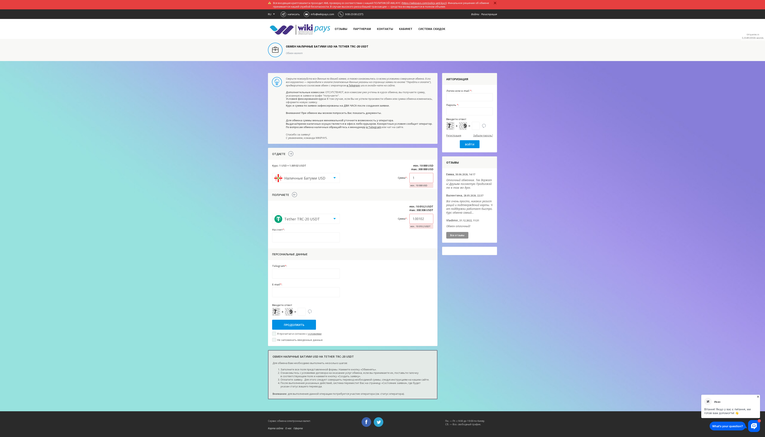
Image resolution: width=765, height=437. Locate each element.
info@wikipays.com (322, 14)
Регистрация (489, 14)
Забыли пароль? (483, 135)
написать (294, 14)
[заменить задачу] (310, 312)
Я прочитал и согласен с (299, 333)
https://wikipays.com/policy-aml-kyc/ (424, 3)
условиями (315, 333)
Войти (475, 14)
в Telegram (353, 85)
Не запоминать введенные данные (300, 340)
